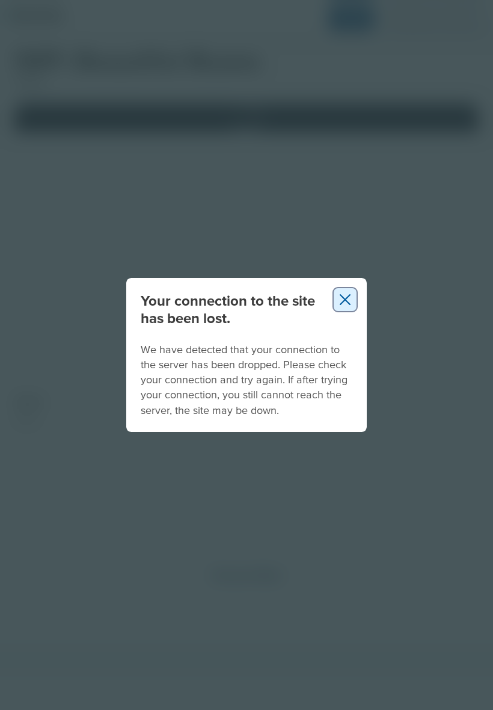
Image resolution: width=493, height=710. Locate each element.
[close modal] (345, 300)
